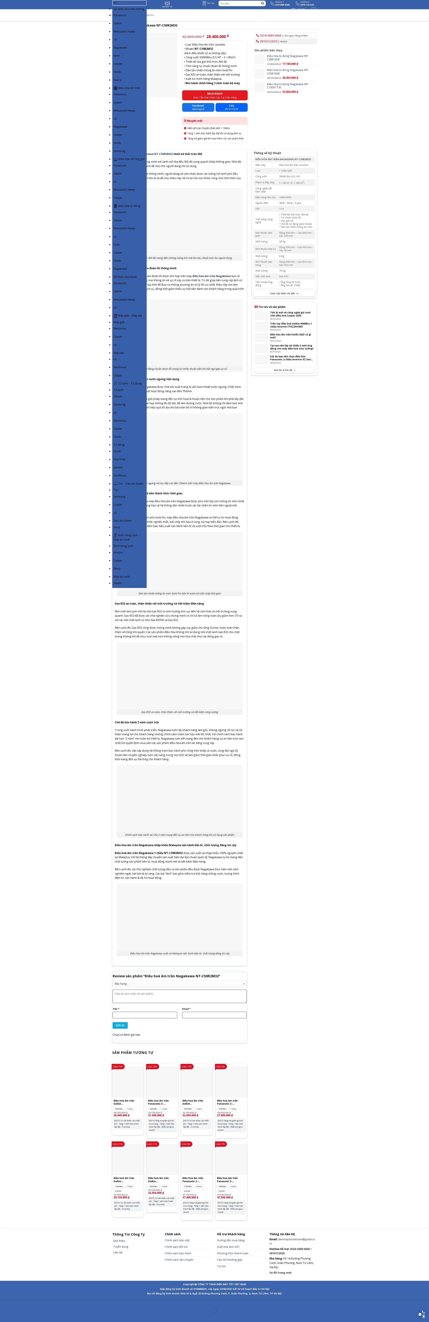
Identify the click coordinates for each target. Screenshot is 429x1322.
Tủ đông (119, 445)
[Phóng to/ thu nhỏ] (13, 1302)
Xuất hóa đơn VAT (228, 1247)
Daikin (118, 23)
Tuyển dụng (120, 1246)
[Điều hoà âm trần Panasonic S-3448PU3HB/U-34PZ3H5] (231, 1159)
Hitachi (118, 396)
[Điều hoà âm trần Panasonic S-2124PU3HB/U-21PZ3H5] (196, 1159)
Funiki (117, 72)
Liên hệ (117, 1252)
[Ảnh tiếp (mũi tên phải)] (13, 1316)
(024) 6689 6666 (271, 35)
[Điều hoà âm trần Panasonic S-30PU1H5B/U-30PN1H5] (231, 1082)
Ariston (118, 552)
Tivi (116, 490)
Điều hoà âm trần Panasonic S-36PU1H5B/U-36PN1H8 (161, 1102)
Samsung (119, 151)
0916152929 (268, 41)
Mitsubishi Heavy (124, 31)
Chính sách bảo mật (177, 1240)
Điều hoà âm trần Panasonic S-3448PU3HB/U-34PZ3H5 (230, 1180)
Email (186, 1008)
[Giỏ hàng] (314, 10)
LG (115, 39)
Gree (117, 55)
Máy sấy (119, 353)
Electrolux (120, 328)
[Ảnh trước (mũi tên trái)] (3, 1316)
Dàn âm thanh (123, 520)
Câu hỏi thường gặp (229, 1260)
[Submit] (262, 3)
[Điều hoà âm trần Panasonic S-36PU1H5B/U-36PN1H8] (162, 1082)
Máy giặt (119, 322)
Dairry (117, 80)
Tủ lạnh (118, 390)
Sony (117, 527)
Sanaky (118, 467)
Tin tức (221, 1266)
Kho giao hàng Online (296, 35)
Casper (118, 63)
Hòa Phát (119, 459)
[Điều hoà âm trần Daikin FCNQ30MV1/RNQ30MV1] (162, 1159)
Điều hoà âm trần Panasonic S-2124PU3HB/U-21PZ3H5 (195, 1180)
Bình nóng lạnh (123, 546)
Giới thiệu (119, 1241)
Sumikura (120, 475)
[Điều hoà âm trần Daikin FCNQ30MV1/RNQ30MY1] (196, 1082)
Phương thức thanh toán (232, 1253)
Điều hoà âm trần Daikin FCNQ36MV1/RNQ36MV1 (128, 1102)
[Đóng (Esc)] (3, 1302)
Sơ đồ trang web (280, 1272)
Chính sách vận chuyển (179, 1260)
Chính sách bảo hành (178, 1253)
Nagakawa (120, 47)
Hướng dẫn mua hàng (231, 1240)
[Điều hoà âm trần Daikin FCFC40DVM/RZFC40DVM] (127, 1159)
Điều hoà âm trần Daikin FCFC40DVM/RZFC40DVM (128, 1180)
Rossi (117, 568)
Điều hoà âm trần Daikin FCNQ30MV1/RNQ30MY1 (196, 1102)
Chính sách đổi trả (176, 1247)
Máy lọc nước (122, 576)
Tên (116, 1008)
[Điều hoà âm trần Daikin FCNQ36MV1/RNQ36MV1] (127, 1082)
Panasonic (120, 15)
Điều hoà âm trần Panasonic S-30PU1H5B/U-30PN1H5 (230, 1102)
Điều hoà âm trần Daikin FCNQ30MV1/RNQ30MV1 (162, 1180)
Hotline (283, 41)
